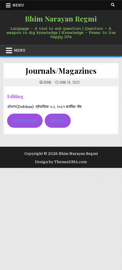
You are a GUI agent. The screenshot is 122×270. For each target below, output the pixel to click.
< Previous (25, 120)
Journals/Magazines (60, 71)
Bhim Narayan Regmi (61, 18)
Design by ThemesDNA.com (61, 162)
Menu (18, 5)
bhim (47, 82)
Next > (57, 120)
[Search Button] (113, 5)
